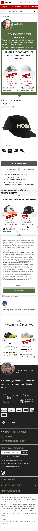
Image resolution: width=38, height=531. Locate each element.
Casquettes (6, 16)
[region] (19, 265)
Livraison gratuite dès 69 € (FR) (15, 175)
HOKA (4, 100)
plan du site (4, 523)
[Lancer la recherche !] (35, 11)
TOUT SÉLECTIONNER (19, 290)
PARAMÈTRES (19, 285)
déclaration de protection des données (19, 279)
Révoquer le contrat (10, 491)
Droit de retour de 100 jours (13, 177)
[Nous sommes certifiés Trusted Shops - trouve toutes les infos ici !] (22, 401)
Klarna (9, 402)
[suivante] (32, 73)
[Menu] (3, 11)
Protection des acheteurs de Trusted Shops (19, 185)
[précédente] (5, 73)
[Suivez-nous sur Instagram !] (4, 473)
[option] (19, 126)
